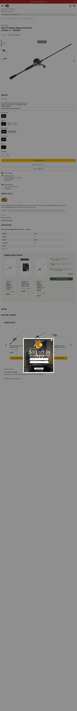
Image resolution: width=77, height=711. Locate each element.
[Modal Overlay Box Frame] (38, 355)
